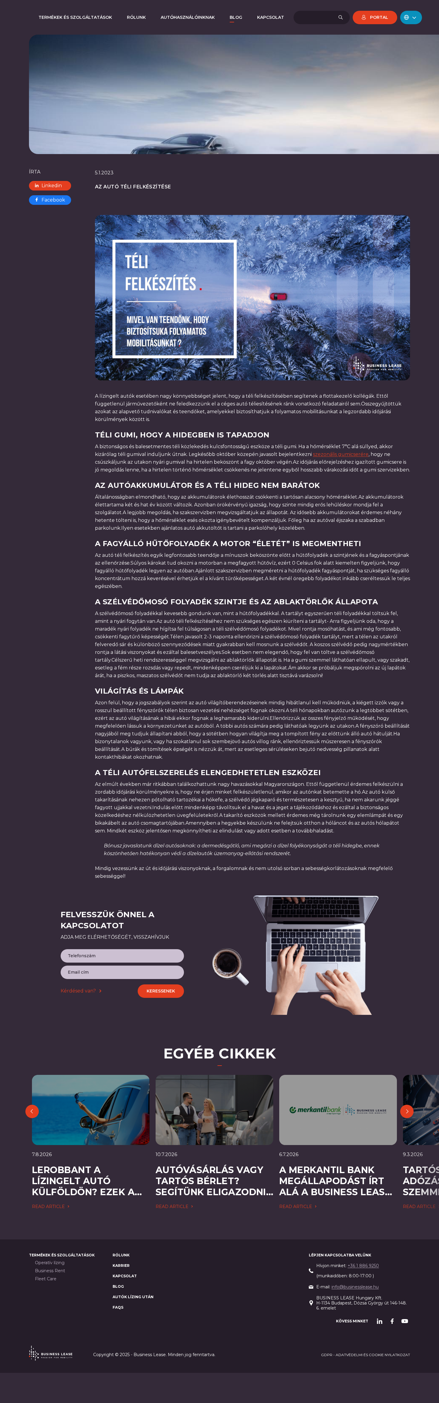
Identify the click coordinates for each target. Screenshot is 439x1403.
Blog (118, 1286)
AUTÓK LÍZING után (133, 1297)
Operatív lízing (50, 1262)
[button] (411, 17)
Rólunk (121, 1255)
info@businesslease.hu (355, 1287)
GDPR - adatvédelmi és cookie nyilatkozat (365, 1355)
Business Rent (50, 1270)
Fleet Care (45, 1278)
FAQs (118, 1307)
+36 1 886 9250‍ (363, 1265)
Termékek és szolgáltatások (62, 1255)
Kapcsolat (125, 1276)
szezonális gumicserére (341, 454)
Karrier (121, 1265)
